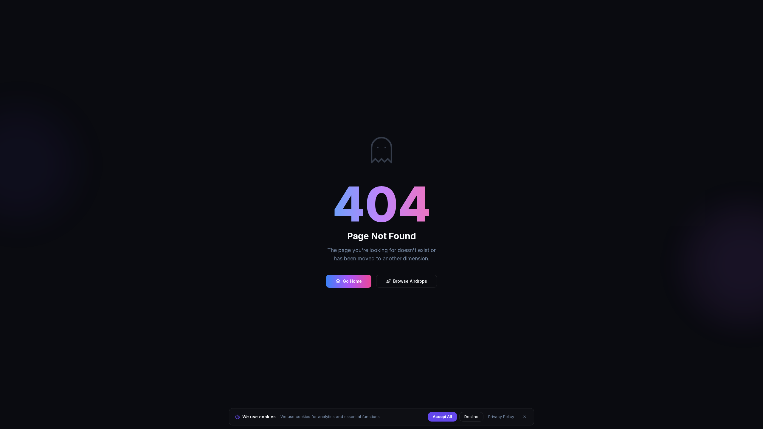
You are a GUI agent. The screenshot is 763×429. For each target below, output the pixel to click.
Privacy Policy (501, 416)
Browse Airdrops (410, 281)
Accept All (442, 416)
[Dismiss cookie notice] (524, 417)
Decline (471, 416)
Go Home (352, 281)
